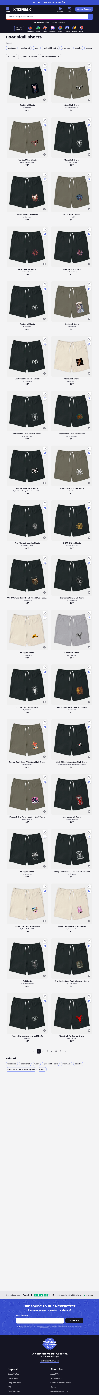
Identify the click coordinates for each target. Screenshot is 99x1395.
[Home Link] (22, 9)
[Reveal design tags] (44, 100)
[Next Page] (65, 1051)
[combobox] (47, 16)
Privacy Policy (44, 1326)
